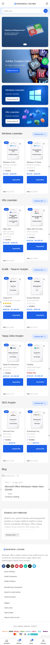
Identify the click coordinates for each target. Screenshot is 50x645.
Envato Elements (33, 298)
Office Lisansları (8, 234)
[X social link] (8, 566)
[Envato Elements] (37, 286)
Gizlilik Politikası (10, 581)
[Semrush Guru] (13, 420)
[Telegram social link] (34, 566)
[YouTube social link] (17, 566)
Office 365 (7, 229)
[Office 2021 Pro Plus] (37, 217)
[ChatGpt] (37, 353)
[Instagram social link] (12, 566)
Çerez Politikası (9, 571)
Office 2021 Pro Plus (35, 229)
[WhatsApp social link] (25, 566)
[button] (13, 448)
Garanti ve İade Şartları (12, 592)
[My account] (47, 3)
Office (7, 482)
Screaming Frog (33, 431)
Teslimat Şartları (10, 597)
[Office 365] (13, 217)
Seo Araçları (7, 434)
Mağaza (7, 603)
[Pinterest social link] (21, 566)
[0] (18, 476)
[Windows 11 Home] (37, 150)
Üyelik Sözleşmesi (10, 576)
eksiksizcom (10, 476)
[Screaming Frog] (37, 420)
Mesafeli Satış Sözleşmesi (13, 587)
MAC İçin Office (8, 232)
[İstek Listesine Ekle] (20, 144)
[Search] (46, 11)
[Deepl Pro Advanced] (13, 353)
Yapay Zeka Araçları (10, 367)
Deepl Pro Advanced (11, 364)
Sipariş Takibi (8, 612)
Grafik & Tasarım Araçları (11, 301)
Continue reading (12, 496)
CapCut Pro (7, 298)
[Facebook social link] (3, 566)
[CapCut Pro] (13, 286)
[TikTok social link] (30, 566)
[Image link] (14, 549)
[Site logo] (25, 3)
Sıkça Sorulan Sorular (11, 617)
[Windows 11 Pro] (13, 150)
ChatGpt (30, 364)
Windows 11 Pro (9, 162)
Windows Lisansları (10, 165)
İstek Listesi (8, 608)
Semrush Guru (8, 431)
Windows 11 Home (34, 162)
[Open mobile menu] (3, 3)
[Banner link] (25, 66)
